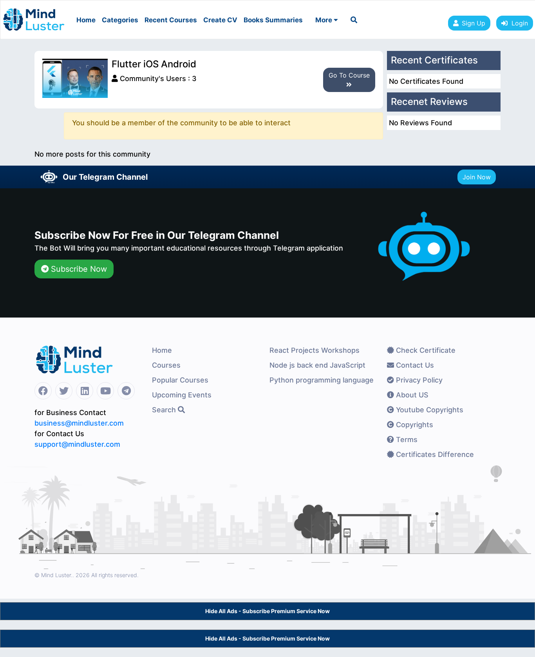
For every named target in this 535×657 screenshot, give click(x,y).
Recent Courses (171, 20)
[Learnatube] (33, 15)
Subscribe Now (78, 269)
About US (411, 395)
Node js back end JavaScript (317, 365)
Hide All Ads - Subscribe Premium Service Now (267, 611)
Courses (166, 365)
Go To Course (349, 75)
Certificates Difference (434, 454)
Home (86, 20)
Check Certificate (424, 350)
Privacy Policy (418, 380)
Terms (406, 439)
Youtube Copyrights (428, 410)
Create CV (220, 20)
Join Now (477, 177)
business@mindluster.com (79, 423)
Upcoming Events (181, 395)
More (324, 20)
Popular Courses (180, 380)
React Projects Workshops (314, 350)
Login (518, 23)
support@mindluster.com (77, 444)
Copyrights (413, 425)
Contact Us (414, 365)
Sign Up (473, 23)
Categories (120, 20)
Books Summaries (273, 20)
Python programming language (321, 380)
